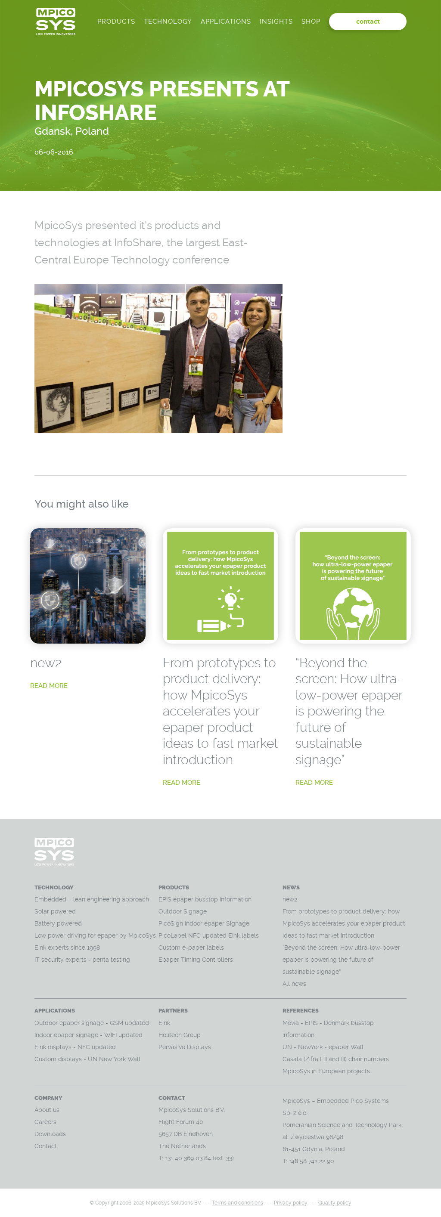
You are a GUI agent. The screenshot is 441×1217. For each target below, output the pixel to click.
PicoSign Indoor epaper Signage (203, 923)
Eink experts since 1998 (67, 947)
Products (116, 22)
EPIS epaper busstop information (205, 899)
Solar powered (55, 911)
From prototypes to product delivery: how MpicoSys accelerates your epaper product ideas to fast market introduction (220, 711)
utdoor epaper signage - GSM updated (94, 1022)
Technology (168, 22)
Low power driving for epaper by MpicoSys (95, 935)
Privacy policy (290, 1203)
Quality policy (334, 1203)
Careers (45, 1121)
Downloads (50, 1133)
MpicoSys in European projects (326, 1071)
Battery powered (59, 923)
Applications (226, 22)
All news (294, 983)
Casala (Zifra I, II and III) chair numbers (336, 1059)
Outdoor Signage (182, 911)
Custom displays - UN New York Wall (87, 1059)
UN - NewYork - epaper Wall (323, 1047)
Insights (276, 22)
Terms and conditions (237, 1203)
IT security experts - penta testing (82, 959)
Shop (310, 22)
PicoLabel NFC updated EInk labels (208, 935)
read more (49, 686)
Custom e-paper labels (191, 947)
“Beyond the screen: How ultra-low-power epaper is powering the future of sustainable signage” (348, 711)
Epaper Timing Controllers (195, 959)
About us (46, 1109)
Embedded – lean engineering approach (91, 899)
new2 (46, 662)
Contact (45, 1146)
